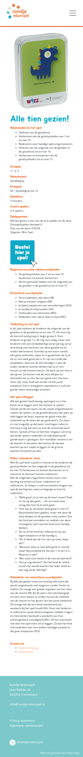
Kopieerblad (26, 651)
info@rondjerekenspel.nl (27, 704)
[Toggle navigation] (73, 13)
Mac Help (73, 753)
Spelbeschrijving (28, 648)
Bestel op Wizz (23, 253)
